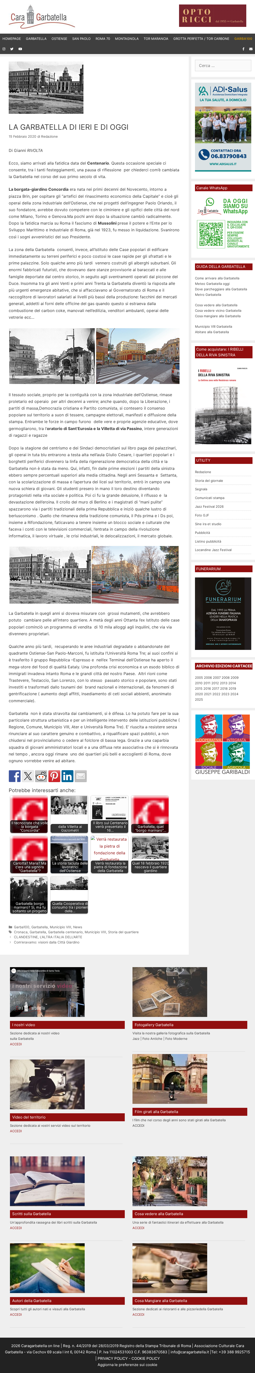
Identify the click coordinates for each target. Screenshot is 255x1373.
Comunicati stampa (209, 498)
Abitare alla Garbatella (212, 332)
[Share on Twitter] (28, 776)
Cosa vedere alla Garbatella (216, 305)
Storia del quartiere (123, 932)
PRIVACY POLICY (112, 1358)
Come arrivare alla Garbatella (217, 278)
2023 (225, 694)
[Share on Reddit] (41, 776)
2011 (206, 683)
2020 (199, 694)
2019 (232, 688)
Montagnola (127, 39)
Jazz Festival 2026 (209, 506)
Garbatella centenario (65, 932)
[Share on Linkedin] (67, 776)
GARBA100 (243, 39)
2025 (199, 699)
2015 (198, 688)
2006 (208, 678)
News (77, 927)
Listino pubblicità (208, 541)
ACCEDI (16, 1044)
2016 (207, 688)
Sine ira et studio (208, 524)
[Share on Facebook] (15, 776)
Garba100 (21, 927)
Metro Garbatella (208, 295)
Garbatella (36, 39)
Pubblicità (202, 533)
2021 (207, 694)
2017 (215, 688)
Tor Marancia (156, 39)
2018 (224, 688)
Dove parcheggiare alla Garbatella (221, 289)
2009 (235, 678)
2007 (217, 678)
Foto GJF (202, 515)
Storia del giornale (209, 481)
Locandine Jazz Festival (213, 550)
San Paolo (81, 39)
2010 (198, 683)
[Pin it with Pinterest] (54, 776)
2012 (215, 683)
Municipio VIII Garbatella (213, 326)
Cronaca (21, 932)
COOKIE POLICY (145, 1358)
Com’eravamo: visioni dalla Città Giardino (46, 942)
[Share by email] (81, 776)
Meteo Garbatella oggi (213, 284)
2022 (216, 694)
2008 (226, 678)
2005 (199, 678)
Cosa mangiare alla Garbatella (218, 316)
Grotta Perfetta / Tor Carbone (201, 39)
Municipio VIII (60, 927)
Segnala (201, 489)
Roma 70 (103, 39)
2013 (223, 683)
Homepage (11, 39)
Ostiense (59, 39)
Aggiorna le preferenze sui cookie (127, 1364)
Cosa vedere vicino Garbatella (218, 310)
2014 (232, 683)
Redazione (203, 472)
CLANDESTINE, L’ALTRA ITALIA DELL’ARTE (48, 937)
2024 (234, 694)
